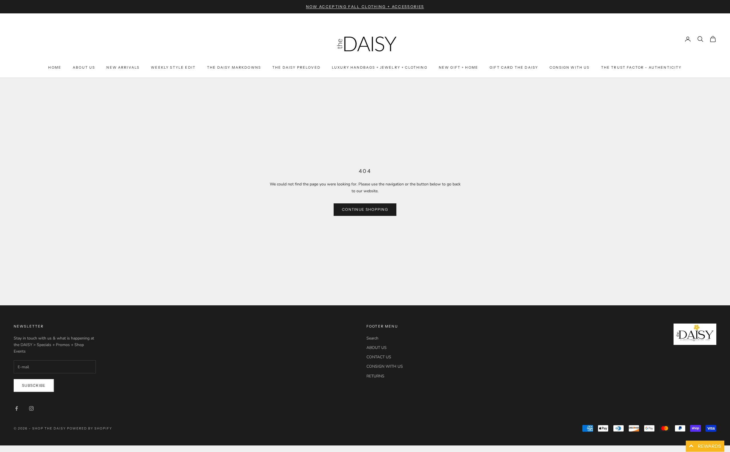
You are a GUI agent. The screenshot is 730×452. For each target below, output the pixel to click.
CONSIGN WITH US (384, 366)
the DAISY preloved (296, 67)
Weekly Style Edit (173, 67)
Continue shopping (365, 209)
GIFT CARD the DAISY (514, 67)
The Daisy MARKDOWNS (234, 67)
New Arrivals (122, 67)
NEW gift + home (458, 67)
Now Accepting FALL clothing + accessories (365, 6)
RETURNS (375, 376)
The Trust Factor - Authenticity (641, 67)
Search (372, 338)
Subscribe (34, 385)
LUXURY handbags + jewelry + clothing (379, 67)
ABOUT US (376, 347)
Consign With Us (569, 67)
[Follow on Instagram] (31, 408)
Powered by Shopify (89, 428)
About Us (84, 67)
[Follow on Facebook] (16, 408)
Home (54, 67)
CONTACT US (378, 357)
